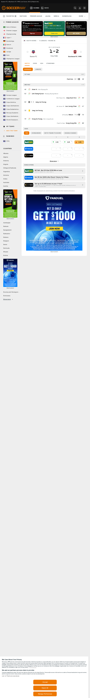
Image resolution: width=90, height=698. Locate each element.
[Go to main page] (15, 8)
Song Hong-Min (71, 123)
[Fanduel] (28, 149)
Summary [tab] (27, 69)
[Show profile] (33, 52)
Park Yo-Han (61, 123)
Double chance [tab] (70, 133)
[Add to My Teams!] (27, 52)
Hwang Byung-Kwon (51, 94)
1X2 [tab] (26, 133)
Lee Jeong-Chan (71, 106)
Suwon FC (33, 56)
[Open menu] (84, 8)
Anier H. (34, 89)
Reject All (45, 688)
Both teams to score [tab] (52, 133)
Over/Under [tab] (36, 133)
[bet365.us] (28, 142)
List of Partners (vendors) (10, 676)
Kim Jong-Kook (48, 119)
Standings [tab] (50, 63)
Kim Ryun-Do (60, 98)
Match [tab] (27, 63)
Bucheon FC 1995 (75, 56)
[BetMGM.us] (28, 155)
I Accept (45, 682)
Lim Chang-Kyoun (38, 94)
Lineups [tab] (38, 69)
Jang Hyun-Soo (71, 98)
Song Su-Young (37, 119)
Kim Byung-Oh (43, 89)
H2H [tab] (41, 63)
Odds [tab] (35, 63)
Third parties (32, 667)
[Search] (75, 8)
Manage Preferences (45, 694)
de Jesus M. (60, 106)
